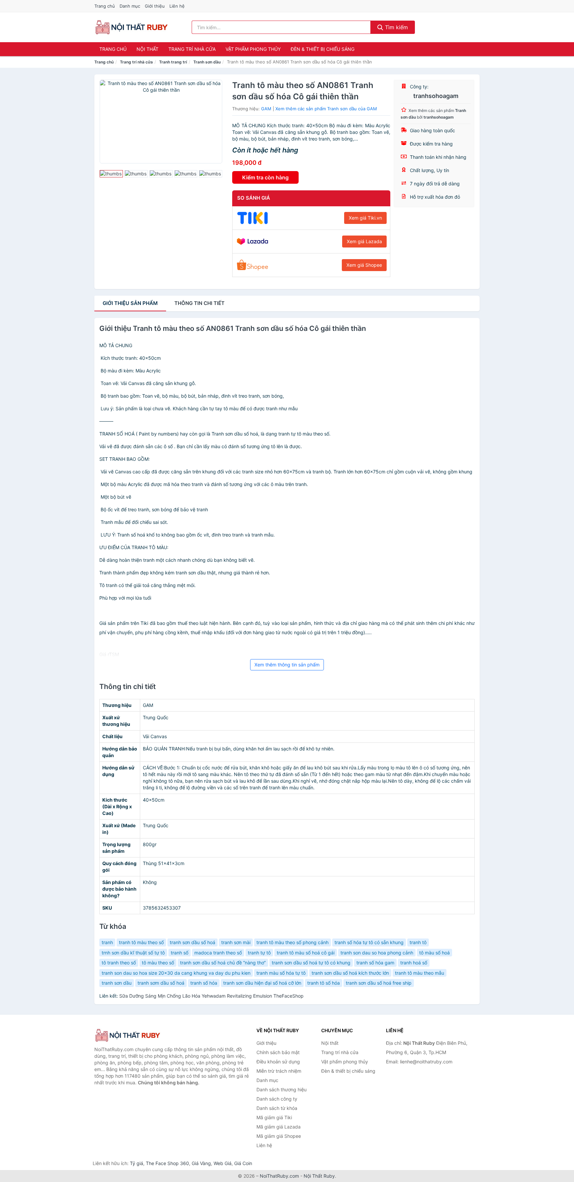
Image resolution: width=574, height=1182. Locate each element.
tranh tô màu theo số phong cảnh (292, 942)
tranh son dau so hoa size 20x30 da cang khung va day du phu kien (176, 973)
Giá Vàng (201, 1163)
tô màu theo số (158, 962)
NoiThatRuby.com (279, 1176)
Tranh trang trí (173, 61)
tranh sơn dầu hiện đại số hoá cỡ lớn (262, 983)
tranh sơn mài (235, 942)
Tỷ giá (136, 1163)
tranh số (179, 952)
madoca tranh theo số (218, 952)
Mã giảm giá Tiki (274, 1117)
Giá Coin (243, 1163)
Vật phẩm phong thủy (253, 49)
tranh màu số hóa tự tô (281, 973)
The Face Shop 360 (167, 1163)
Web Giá (223, 1163)
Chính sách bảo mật (278, 1052)
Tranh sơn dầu (207, 61)
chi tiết (199, 303)
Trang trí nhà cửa (192, 49)
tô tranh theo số (119, 962)
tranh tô (418, 942)
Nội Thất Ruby (319, 1176)
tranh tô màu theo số (141, 942)
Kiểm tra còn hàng (265, 177)
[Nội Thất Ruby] (127, 1035)
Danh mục (130, 6)
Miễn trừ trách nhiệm (278, 1071)
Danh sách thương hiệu (281, 1089)
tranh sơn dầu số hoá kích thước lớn (350, 973)
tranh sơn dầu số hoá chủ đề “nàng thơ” (223, 962)
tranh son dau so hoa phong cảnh (376, 952)
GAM (266, 108)
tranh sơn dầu (117, 983)
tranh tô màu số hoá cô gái (306, 952)
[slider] (111, 173)
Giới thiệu (155, 6)
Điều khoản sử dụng (278, 1061)
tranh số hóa (203, 983)
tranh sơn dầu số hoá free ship (379, 983)
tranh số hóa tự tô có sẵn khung (369, 942)
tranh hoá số (413, 962)
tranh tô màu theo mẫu (419, 973)
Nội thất (147, 49)
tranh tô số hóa (323, 983)
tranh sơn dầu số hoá (192, 942)
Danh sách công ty (276, 1099)
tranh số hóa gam (375, 962)
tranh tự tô (259, 952)
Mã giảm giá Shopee (278, 1136)
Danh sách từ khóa (276, 1108)
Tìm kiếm (395, 27)
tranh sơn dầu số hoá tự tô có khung (311, 962)
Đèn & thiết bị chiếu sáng (322, 49)
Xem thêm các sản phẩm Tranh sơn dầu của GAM (326, 108)
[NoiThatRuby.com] (131, 27)
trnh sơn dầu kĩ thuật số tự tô (133, 952)
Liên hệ (177, 6)
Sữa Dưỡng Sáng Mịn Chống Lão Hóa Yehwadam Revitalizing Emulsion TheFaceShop (211, 996)
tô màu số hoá (434, 952)
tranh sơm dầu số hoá (161, 983)
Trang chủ (104, 6)
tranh (107, 942)
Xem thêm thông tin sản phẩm (287, 664)
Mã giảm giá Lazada (278, 1127)
